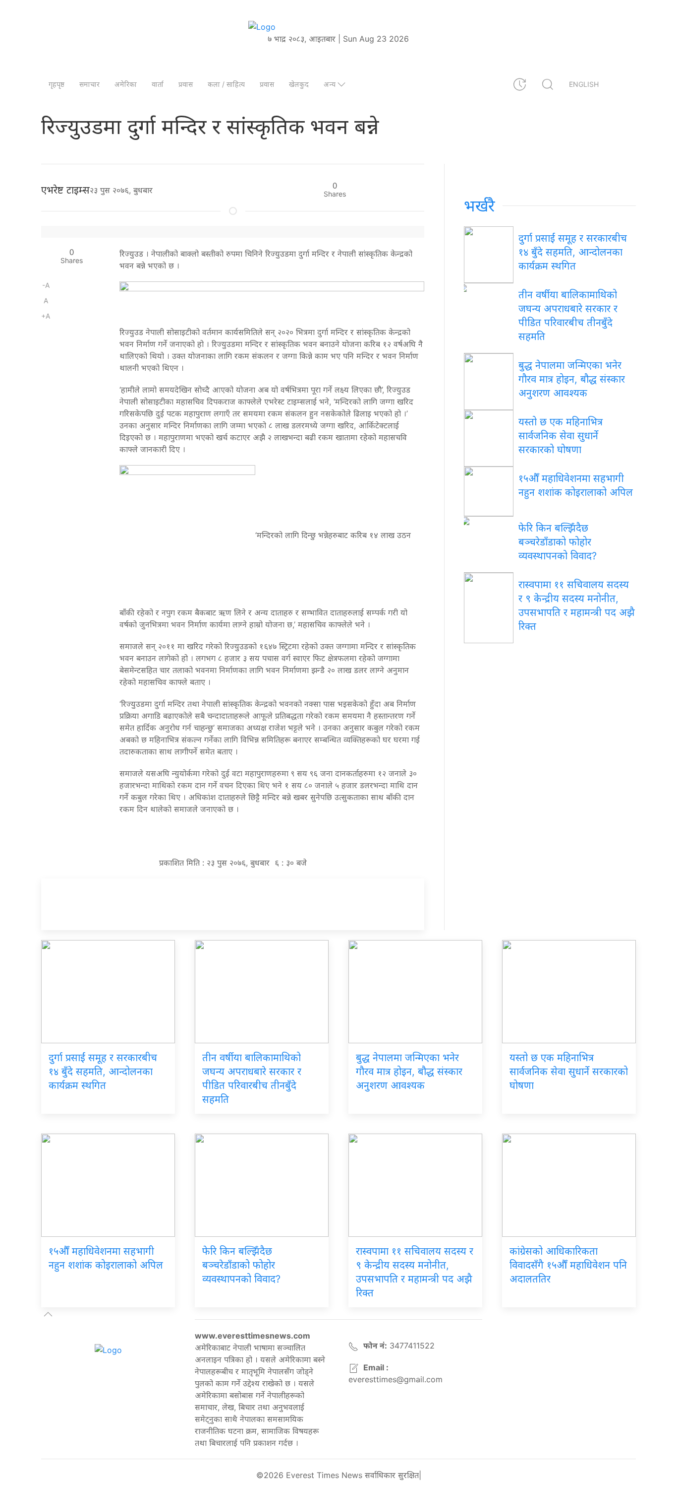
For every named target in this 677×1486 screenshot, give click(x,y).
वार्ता (158, 84)
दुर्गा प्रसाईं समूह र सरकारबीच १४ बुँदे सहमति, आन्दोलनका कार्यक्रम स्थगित (572, 252)
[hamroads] (271, 298)
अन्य (330, 84)
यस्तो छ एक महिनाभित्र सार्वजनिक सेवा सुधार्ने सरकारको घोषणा (560, 436)
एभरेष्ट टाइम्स (65, 190)
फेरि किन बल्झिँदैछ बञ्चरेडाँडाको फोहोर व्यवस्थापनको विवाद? (557, 542)
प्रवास (185, 84)
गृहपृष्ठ (56, 84)
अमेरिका (125, 84)
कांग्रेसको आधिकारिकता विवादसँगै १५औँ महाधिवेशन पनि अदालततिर (568, 1265)
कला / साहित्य (226, 84)
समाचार (89, 84)
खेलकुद (299, 84)
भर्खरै (479, 205)
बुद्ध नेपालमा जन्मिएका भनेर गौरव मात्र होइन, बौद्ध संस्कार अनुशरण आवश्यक (571, 379)
